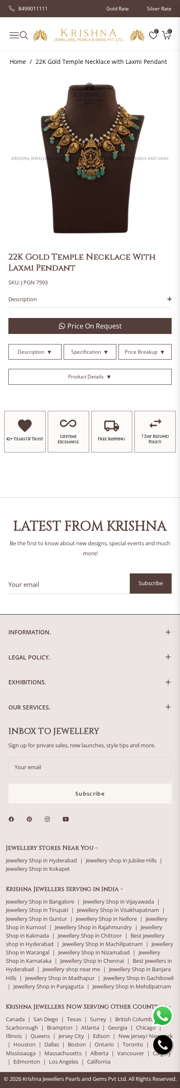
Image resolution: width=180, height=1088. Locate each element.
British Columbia (135, 1019)
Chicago (146, 1027)
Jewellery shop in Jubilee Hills (121, 860)
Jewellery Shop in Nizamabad (94, 952)
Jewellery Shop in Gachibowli (138, 978)
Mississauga (21, 1053)
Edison (101, 1036)
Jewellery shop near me (71, 969)
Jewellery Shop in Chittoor (90, 935)
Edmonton (26, 1061)
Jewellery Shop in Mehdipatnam (132, 986)
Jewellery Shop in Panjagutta (48, 986)
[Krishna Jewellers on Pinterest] (31, 818)
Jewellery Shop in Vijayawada (118, 901)
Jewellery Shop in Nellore (106, 918)
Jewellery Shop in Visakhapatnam (118, 910)
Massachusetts (63, 1053)
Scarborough (22, 1027)
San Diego (45, 1019)
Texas (74, 1019)
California (99, 1061)
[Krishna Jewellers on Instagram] (49, 818)
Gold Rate (117, 8)
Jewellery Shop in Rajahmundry (93, 927)
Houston (24, 1044)
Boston (77, 1044)
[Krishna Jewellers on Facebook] (13, 818)
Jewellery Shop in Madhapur (60, 978)
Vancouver (130, 1053)
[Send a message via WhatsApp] (162, 1016)
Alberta (99, 1053)
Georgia (117, 1027)
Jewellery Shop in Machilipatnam (102, 944)
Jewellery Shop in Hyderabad (41, 860)
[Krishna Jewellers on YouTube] (68, 818)
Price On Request (94, 326)
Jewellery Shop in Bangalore (40, 901)
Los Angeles (63, 1061)
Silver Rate (159, 8)
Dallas (51, 1044)
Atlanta (90, 1027)
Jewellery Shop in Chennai (92, 960)
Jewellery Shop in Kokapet (38, 869)
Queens (40, 1036)
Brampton (59, 1027)
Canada (15, 1019)
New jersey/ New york (145, 1036)
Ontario (104, 1044)
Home (18, 62)
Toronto (133, 1044)
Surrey (98, 1019)
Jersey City (71, 1036)
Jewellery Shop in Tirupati (37, 910)
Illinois (14, 1036)
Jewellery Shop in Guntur (36, 918)
